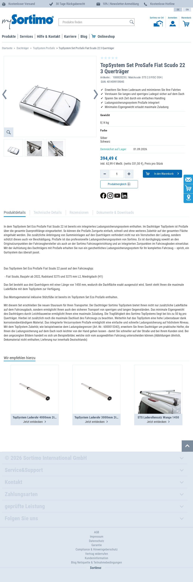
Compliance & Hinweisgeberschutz (97, 549)
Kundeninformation (96, 558)
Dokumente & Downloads (115, 212)
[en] (187, 10)
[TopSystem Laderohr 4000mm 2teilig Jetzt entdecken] (35, 380)
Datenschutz (96, 541)
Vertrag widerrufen (96, 554)
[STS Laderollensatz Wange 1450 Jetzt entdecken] (158, 380)
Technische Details (48, 212)
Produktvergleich (117, 184)
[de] (178, 10)
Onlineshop (106, 36)
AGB (96, 532)
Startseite (7, 48)
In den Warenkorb (163, 173)
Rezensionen (79, 212)
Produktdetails (15, 213)
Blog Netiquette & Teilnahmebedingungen (96, 562)
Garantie (96, 545)
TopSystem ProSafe (44, 48)
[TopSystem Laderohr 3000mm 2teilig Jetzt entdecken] (96, 380)
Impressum (96, 536)
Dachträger (23, 48)
